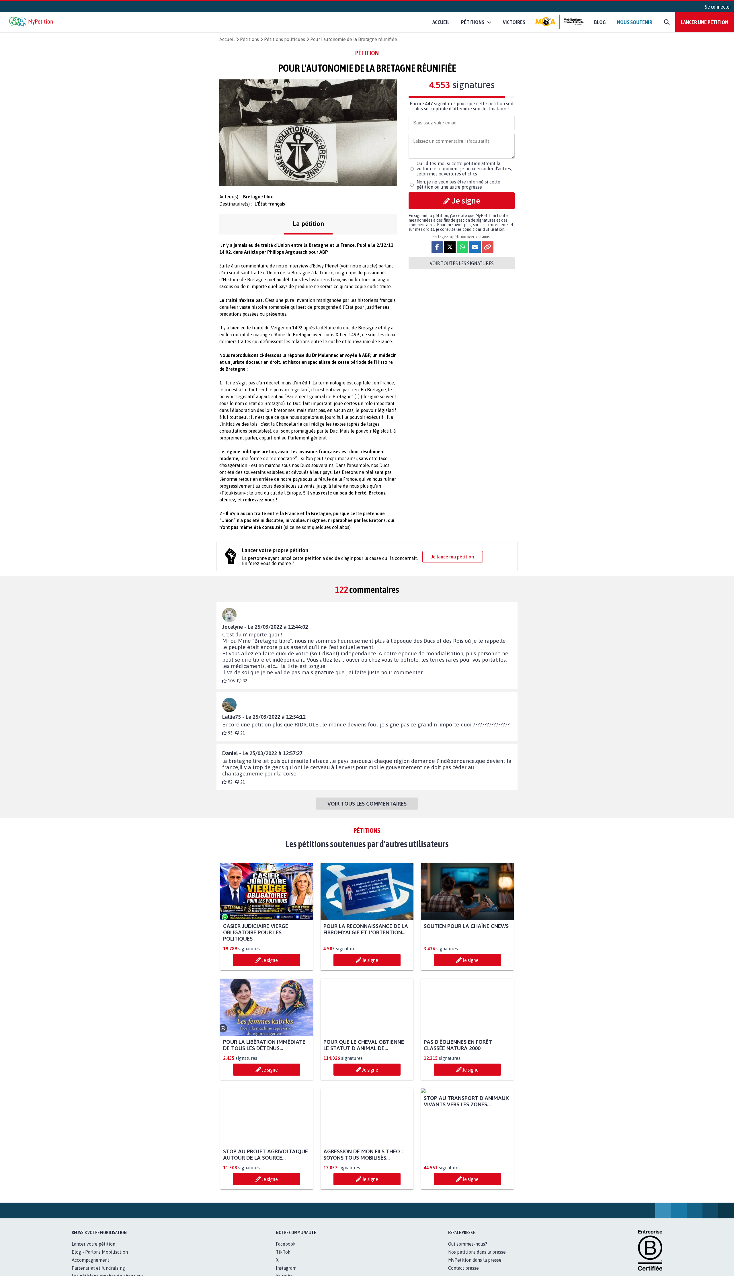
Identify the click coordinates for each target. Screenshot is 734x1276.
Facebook (286, 1243)
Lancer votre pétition (93, 1243)
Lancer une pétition (704, 22)
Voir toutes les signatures (462, 263)
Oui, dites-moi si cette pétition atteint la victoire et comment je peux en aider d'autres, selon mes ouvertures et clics (464, 168)
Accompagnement (90, 1260)
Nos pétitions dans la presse (477, 1251)
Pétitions (249, 39)
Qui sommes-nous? (467, 1243)
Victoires (514, 22)
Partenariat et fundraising (98, 1268)
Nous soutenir (634, 22)
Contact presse (463, 1268)
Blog (600, 22)
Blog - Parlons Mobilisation (100, 1251)
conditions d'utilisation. (483, 229)
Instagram (286, 1268)
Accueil (441, 22)
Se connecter (718, 6)
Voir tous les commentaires (367, 803)
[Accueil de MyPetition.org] (31, 22)
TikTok (283, 1251)
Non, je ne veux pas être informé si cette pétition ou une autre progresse (458, 184)
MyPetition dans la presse (474, 1260)
